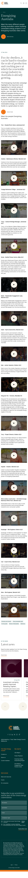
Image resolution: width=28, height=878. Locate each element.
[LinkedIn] (12, 734)
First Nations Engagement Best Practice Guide (19, 765)
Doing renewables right (18, 621)
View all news (4, 655)
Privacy (16, 864)
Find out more (6, 695)
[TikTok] (19, 735)
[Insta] (10, 734)
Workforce (23, 623)
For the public (4, 623)
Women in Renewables (14, 623)
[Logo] (14, 727)
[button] (23, 706)
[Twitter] (14, 734)
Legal (12, 864)
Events (2, 780)
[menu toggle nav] (26, 3)
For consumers (4, 783)
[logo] (4, 3)
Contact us (3, 754)
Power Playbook (19, 755)
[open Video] (14, 147)
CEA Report (17, 752)
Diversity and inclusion (6, 621)
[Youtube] (17, 734)
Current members (5, 760)
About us (3, 757)
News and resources (6, 776)
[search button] (21, 3)
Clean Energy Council (13, 867)
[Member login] (23, 3)
